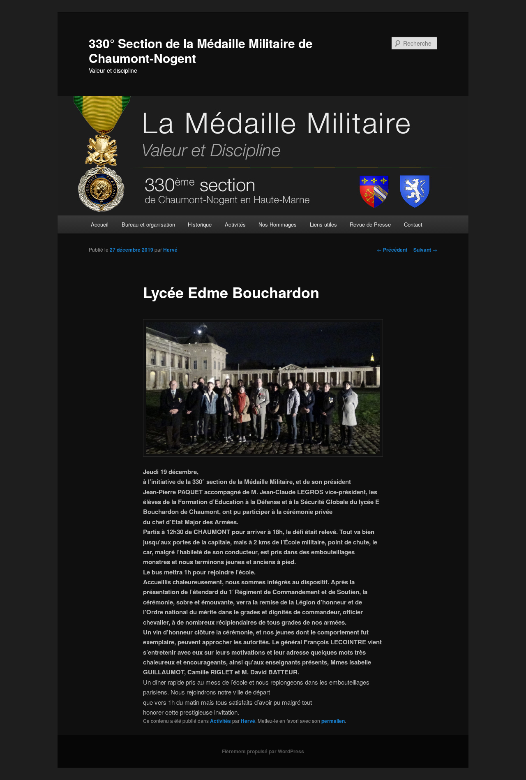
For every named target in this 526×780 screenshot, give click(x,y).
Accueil (99, 224)
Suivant (425, 249)
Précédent (392, 249)
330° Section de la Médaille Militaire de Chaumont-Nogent (201, 50)
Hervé (170, 249)
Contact (413, 224)
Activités (235, 224)
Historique (200, 224)
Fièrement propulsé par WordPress (263, 751)
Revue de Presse (370, 224)
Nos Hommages (277, 224)
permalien (333, 720)
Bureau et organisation (148, 224)
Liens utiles (323, 224)
